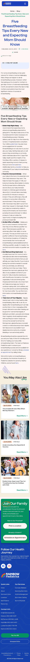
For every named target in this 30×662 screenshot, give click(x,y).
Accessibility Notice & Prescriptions (7, 654)
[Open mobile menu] (25, 3)
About (3, 591)
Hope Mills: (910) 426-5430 (9, 622)
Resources (4, 604)
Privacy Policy (19, 654)
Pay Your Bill (15, 635)
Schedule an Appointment (15, 538)
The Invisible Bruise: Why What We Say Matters (14, 409)
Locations (4, 597)
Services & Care (6, 594)
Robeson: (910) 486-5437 (8, 616)
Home (12, 11)
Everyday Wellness (20, 588)
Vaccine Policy (26, 654)
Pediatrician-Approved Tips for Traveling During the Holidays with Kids (14, 483)
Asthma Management (21, 594)
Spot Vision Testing (21, 597)
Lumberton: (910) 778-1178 (9, 625)
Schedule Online (15, 641)
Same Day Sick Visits (21, 591)
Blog (18, 11)
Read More (21, 416)
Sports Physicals (20, 601)
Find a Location (15, 526)
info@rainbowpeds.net (8, 613)
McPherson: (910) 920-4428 (9, 619)
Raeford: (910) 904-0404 (8, 629)
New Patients (5, 601)
